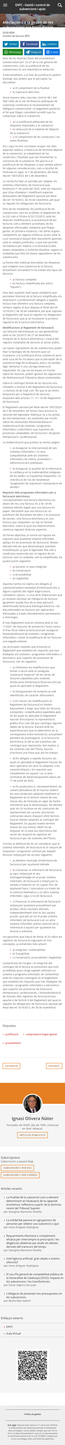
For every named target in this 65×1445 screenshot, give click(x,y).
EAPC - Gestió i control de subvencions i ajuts (32, 7)
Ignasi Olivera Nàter (32, 1118)
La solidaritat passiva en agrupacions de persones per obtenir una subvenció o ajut (32, 1221)
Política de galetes (32, 1414)
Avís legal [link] (12, 1425)
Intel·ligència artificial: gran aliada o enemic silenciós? (33, 1260)
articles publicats (33, 1135)
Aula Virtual (13, 1333)
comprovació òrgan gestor (41, 1034)
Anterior (11, 1066)
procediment (13, 1043)
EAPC (9, 1326)
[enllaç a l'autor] (32, 1104)
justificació (11, 1034)
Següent (54, 1066)
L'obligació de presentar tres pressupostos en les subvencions (34, 1295)
